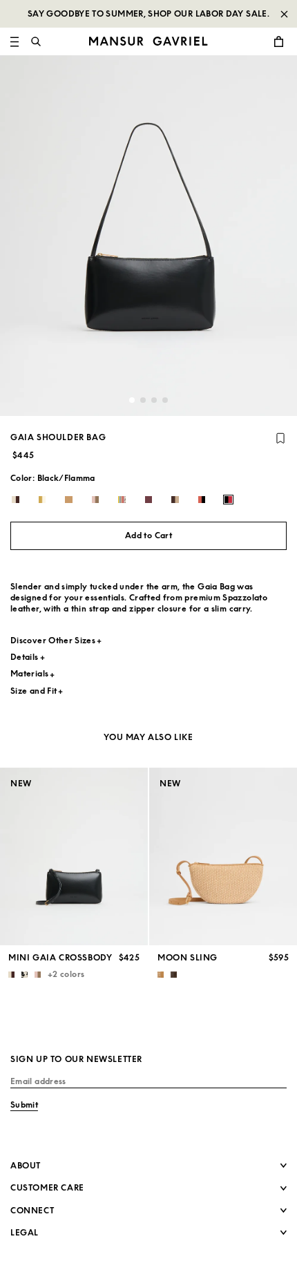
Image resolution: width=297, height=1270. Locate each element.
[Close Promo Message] (284, 14)
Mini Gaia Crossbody (60, 957)
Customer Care (47, 1187)
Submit (24, 1104)
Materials (29, 673)
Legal (24, 1232)
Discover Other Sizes (52, 640)
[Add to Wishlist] (280, 438)
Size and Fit (33, 690)
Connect (32, 1210)
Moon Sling (187, 957)
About (25, 1165)
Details (24, 657)
